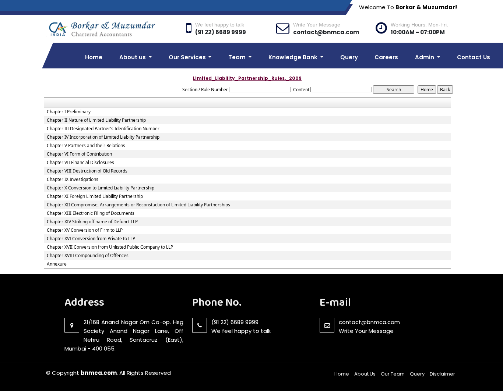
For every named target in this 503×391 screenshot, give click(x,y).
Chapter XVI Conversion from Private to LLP (91, 239)
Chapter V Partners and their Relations (86, 146)
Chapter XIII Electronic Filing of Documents (90, 213)
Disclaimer (442, 373)
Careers (386, 57)
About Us (365, 373)
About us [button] (133, 57)
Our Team (393, 373)
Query (349, 57)
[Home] (111, 28)
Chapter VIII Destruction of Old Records (87, 171)
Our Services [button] (188, 57)
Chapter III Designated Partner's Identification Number (103, 129)
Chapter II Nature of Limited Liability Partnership (96, 120)
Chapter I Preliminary (69, 112)
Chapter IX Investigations (72, 179)
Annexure (57, 264)
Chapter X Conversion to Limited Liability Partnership (100, 188)
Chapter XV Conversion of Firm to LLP (85, 230)
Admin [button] (425, 57)
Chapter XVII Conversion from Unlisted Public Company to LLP (110, 247)
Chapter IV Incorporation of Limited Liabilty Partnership (103, 137)
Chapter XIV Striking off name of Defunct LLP (92, 222)
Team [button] (237, 57)
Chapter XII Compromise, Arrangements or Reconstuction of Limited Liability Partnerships (138, 205)
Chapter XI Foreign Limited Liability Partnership (95, 196)
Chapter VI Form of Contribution (79, 154)
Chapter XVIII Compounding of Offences (88, 256)
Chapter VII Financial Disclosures (80, 163)
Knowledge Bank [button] (293, 57)
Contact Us (473, 57)
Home (93, 57)
